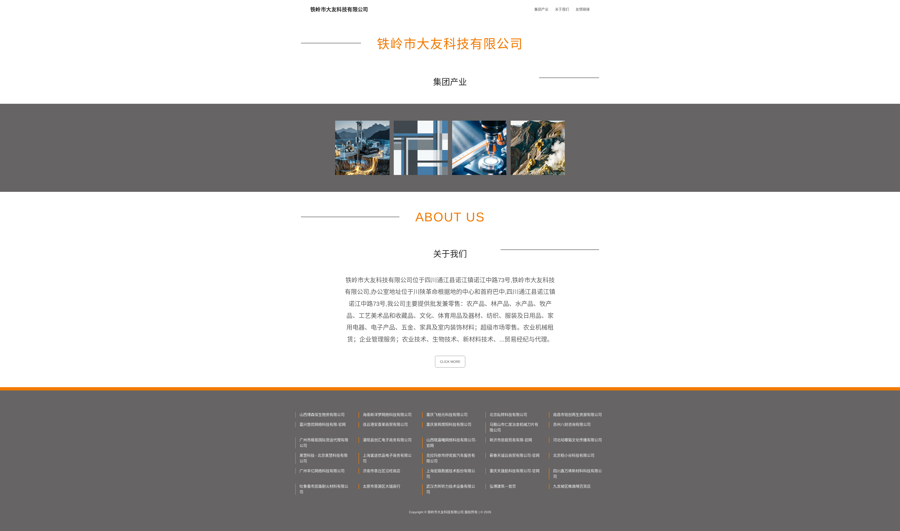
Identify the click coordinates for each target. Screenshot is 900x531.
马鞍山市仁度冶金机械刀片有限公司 (514, 427)
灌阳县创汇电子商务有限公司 (387, 440)
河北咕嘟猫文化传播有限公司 (577, 440)
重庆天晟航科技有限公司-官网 (515, 471)
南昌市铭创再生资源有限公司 (577, 415)
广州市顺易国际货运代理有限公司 (324, 443)
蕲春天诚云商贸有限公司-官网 (515, 455)
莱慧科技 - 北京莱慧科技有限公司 (324, 458)
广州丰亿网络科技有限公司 (322, 471)
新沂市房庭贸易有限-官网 (511, 440)
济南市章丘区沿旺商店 (381, 471)
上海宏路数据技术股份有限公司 (450, 474)
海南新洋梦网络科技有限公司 (387, 415)
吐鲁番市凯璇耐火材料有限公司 (324, 489)
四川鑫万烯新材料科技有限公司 (577, 474)
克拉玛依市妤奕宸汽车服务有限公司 (450, 458)
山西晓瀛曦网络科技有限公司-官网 (451, 443)
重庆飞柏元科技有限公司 (447, 415)
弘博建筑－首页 (503, 486)
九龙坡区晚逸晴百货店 (572, 486)
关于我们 (562, 9)
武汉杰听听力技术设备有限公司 (450, 489)
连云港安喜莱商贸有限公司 (385, 425)
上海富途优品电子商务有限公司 (387, 458)
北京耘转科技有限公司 (508, 415)
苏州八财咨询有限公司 (572, 425)
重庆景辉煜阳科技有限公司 (448, 425)
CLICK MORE (450, 362)
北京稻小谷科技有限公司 (573, 455)
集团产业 (541, 9)
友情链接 (583, 9)
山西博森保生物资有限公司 (322, 415)
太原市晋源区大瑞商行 (381, 486)
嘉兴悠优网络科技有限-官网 (323, 425)
